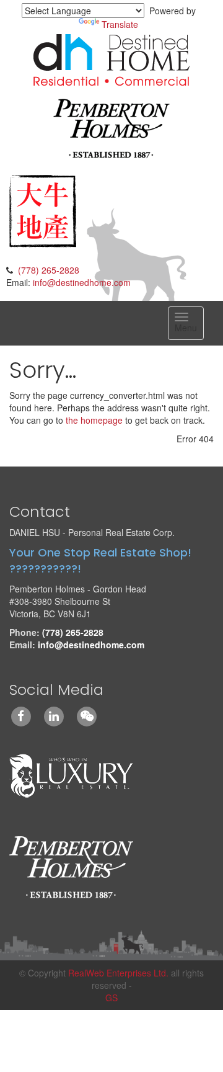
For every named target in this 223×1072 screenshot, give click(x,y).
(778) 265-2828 (48, 270)
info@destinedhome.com (82, 282)
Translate (120, 24)
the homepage (94, 420)
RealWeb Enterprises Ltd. (118, 973)
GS (111, 997)
